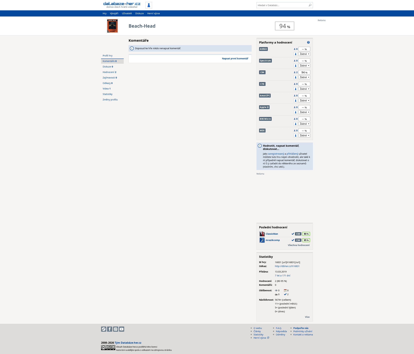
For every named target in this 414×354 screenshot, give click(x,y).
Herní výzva (153, 13)
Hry (104, 13)
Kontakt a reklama (303, 334)
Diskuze (139, 13)
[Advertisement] (331, 70)
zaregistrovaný (276, 153)
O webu (258, 328)
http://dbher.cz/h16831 (287, 266)
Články (257, 331)
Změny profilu (110, 99)
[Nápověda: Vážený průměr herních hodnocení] (308, 42)
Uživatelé (127, 13)
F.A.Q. (279, 328)
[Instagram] (115, 329)
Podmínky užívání (302, 331)
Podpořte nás (300, 328)
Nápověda (281, 331)
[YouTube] (121, 329)
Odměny (280, 334)
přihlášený (292, 153)
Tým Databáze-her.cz (128, 342)
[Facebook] (109, 329)
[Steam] (103, 329)
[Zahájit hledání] (310, 5)
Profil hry (107, 55)
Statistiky (107, 94)
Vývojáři (114, 13)
